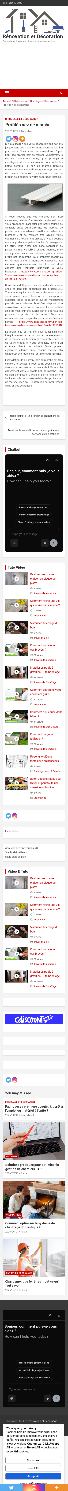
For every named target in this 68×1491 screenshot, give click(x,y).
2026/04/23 (11, 1290)
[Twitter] (9, 139)
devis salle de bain (15, 856)
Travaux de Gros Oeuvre (46, 726)
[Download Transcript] (56, 460)
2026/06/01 (11, 1231)
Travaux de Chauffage (45, 682)
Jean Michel (27, 1115)
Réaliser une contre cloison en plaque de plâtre (43, 579)
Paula (24, 1231)
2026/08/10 (11, 1115)
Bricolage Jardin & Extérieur (48, 771)
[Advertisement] (34, 66)
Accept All (33, 1476)
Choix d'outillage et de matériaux (34, 522)
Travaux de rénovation (45, 593)
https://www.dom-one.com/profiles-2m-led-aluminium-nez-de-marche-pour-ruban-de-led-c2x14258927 (34, 275)
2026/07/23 (11, 1173)
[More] (22, 139)
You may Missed (18, 1093)
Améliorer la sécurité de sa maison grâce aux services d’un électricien (33, 432)
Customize (33, 1460)
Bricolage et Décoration (21, 119)
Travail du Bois (41, 637)
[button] (14, 543)
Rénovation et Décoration (33, 36)
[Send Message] (54, 543)
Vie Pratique (13, 1215)
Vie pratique (40, 615)
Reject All (33, 1468)
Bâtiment (11, 1156)
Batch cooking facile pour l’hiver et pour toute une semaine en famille (45, 783)
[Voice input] (45, 543)
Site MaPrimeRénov (16, 852)
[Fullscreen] (47, 460)
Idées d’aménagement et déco (34, 507)
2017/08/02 (11, 131)
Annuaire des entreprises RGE (22, 848)
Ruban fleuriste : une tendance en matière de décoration (34, 417)
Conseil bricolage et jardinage (34, 514)
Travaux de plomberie (45, 659)
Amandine (26, 131)
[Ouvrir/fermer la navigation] (7, 93)
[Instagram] (15, 139)
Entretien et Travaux (19, 1273)
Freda (24, 1173)
